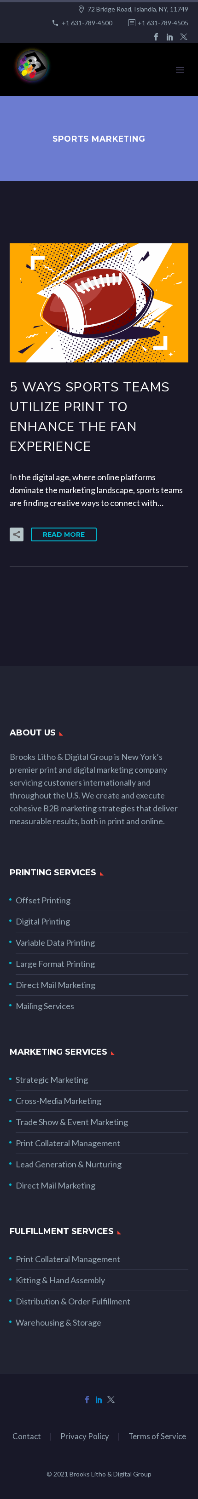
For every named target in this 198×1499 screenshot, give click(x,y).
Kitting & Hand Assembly (60, 1280)
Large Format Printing (55, 964)
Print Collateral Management (68, 1143)
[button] (16, 534)
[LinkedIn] (170, 36)
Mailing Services (45, 1006)
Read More (64, 534)
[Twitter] (184, 36)
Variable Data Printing (55, 942)
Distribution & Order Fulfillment (73, 1301)
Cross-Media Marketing (58, 1101)
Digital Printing (43, 921)
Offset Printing (43, 900)
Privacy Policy (84, 1437)
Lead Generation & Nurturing (69, 1164)
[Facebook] (156, 36)
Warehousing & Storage (58, 1322)
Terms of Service (157, 1437)
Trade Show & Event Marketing (72, 1122)
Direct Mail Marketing (55, 985)
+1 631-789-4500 (87, 23)
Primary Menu (180, 70)
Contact (26, 1437)
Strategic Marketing (52, 1079)
